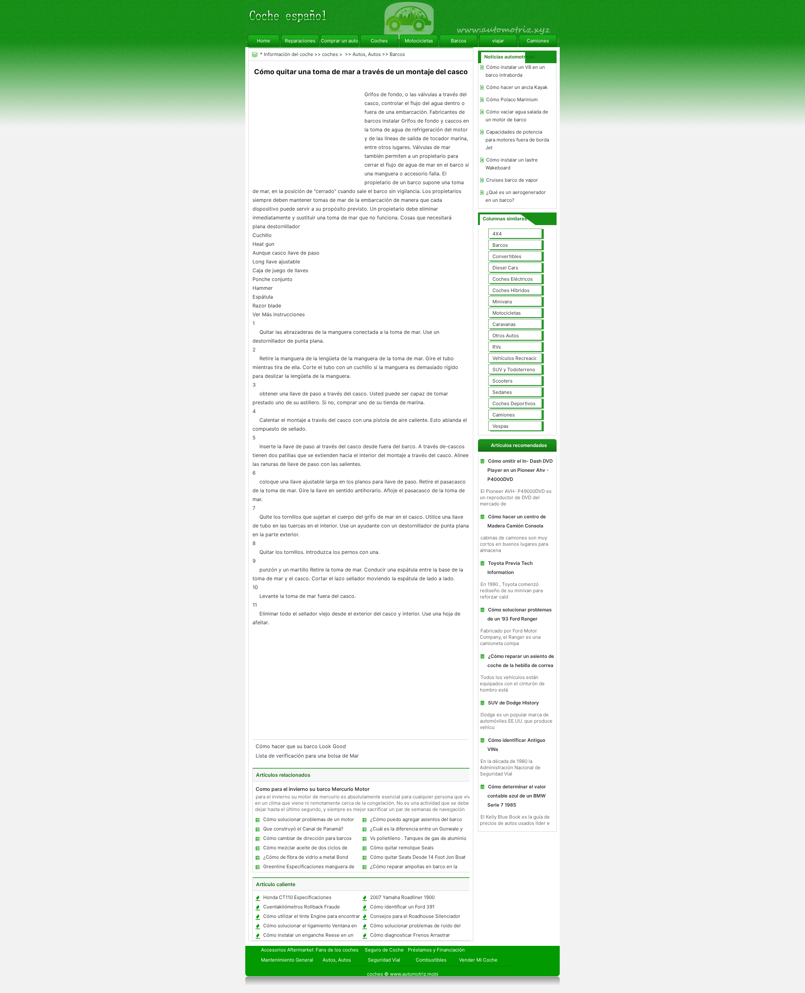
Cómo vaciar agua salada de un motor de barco (517, 116)
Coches (379, 41)
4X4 (497, 234)
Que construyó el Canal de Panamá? (303, 829)
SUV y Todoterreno (513, 369)
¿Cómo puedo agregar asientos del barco (416, 819)
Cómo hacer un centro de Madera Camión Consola (516, 521)
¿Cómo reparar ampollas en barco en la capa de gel (413, 867)
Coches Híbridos (511, 290)
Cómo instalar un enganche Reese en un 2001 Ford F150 (308, 936)
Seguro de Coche (384, 950)
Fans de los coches (337, 950)
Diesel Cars (505, 268)
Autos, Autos (367, 54)
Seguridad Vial (384, 960)
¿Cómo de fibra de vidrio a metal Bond (305, 857)
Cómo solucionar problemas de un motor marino (308, 820)
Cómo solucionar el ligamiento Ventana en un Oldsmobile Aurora (310, 927)
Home (263, 41)
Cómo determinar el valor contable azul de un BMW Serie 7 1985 (516, 796)
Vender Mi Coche (478, 960)
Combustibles (431, 960)
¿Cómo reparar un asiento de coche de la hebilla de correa (520, 660)
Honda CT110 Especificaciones (297, 897)
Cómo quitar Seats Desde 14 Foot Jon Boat (417, 857)
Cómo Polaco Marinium (512, 99)
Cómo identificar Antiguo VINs (516, 744)
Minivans (502, 302)
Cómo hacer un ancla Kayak (516, 87)
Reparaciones (300, 41)
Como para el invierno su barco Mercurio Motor (312, 789)
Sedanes (502, 392)
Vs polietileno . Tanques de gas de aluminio (418, 838)
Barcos (458, 41)
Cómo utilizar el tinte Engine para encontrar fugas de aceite (311, 917)
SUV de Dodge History (513, 703)
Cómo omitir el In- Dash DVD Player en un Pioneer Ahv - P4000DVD (520, 470)
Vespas (500, 426)
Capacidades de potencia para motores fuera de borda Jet (517, 140)
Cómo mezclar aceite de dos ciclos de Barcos (305, 849)
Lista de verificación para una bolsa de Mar (308, 756)
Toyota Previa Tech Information (510, 567)
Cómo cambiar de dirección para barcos (307, 838)
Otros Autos (505, 336)
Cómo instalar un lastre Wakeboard (512, 164)
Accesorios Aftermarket (287, 950)
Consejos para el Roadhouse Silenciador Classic (414, 917)
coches (330, 54)
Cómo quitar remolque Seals (402, 848)
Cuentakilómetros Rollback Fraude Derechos (301, 908)
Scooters (502, 381)
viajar (498, 41)
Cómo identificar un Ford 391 (402, 907)
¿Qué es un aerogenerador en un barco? (516, 196)
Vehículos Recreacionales (521, 358)
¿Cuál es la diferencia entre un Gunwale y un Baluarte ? (416, 830)
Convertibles (506, 256)
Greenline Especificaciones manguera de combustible (308, 867)
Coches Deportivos (514, 403)
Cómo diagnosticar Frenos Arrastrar (410, 935)
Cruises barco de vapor (512, 180)
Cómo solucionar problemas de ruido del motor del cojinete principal (415, 927)
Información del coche (288, 54)
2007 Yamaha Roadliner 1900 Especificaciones (402, 898)
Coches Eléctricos (512, 279)
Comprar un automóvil (339, 41)
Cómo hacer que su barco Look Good (301, 746)
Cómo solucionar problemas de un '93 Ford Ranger (519, 614)
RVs (496, 347)
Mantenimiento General (287, 960)
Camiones (538, 41)
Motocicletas (419, 41)
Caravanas (504, 324)
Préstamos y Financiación (436, 950)
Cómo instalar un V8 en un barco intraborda (515, 71)
